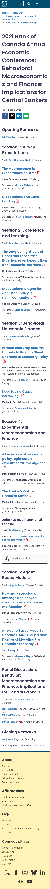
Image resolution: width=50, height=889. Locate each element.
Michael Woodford (12, 715)
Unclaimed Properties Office (17, 805)
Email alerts (8, 851)
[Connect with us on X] (7, 874)
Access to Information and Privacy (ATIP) (23, 828)
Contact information (12, 847)
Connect (8, 801)
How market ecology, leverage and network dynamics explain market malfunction (22, 600)
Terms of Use (9, 820)
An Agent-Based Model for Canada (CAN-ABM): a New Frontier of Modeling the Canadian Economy (24, 637)
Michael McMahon (25, 185)
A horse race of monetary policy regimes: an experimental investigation (24, 458)
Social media (8, 859)
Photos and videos (12, 774)
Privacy (6, 824)
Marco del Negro (24, 656)
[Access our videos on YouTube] (29, 883)
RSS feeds (7, 855)
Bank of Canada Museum (15, 797)
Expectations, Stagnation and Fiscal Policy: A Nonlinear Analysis (22, 293)
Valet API (6, 863)
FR (36, 3)
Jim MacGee (21, 619)
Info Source (8, 832)
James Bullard (10, 708)
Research (18, 12)
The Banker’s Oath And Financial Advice (20, 493)
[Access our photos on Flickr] (20, 883)
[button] (5, 116)
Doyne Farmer (10, 721)
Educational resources (14, 778)
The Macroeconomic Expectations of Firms (19, 171)
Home (5, 12)
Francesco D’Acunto (26, 408)
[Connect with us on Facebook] (16, 874)
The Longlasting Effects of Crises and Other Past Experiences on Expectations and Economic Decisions (25, 258)
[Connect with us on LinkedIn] (43, 874)
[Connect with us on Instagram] (25, 874)
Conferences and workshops (22, 22)
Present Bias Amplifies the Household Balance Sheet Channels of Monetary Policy (25, 352)
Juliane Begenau (24, 216)
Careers (6, 766)
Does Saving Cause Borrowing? (17, 393)
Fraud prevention (11, 782)
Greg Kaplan (21, 379)
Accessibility (8, 770)
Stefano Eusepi (23, 309)
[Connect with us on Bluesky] (34, 874)
